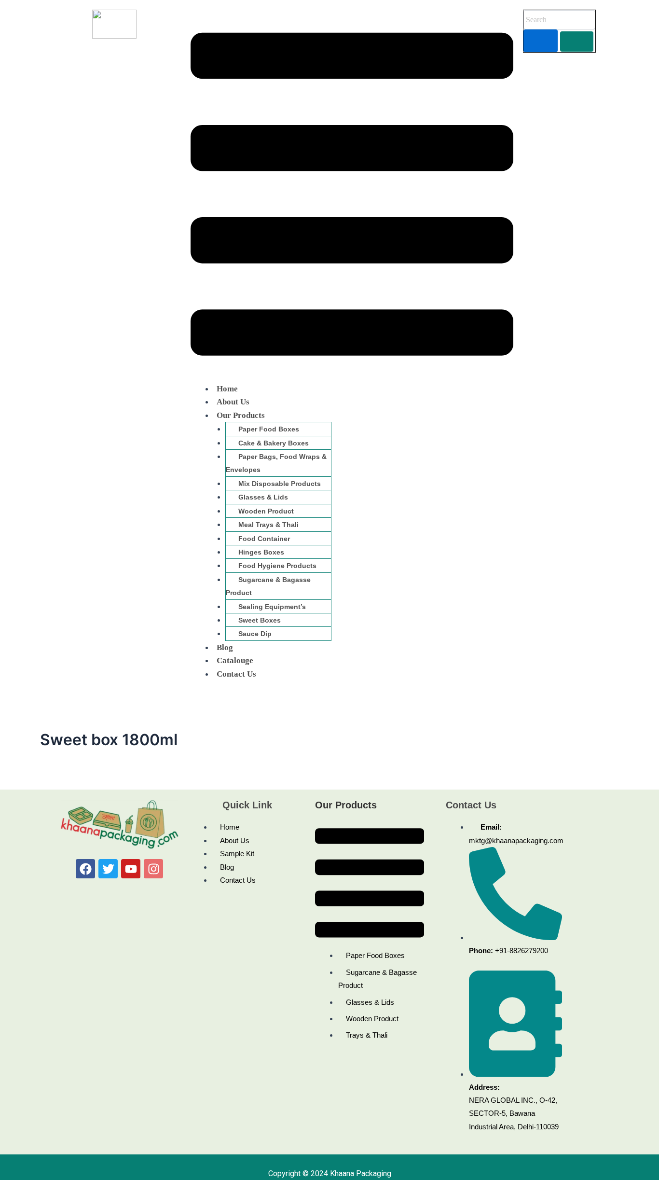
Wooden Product (266, 511)
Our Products (241, 415)
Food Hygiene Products (277, 565)
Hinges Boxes (261, 552)
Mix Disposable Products (279, 483)
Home (227, 388)
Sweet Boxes (259, 620)
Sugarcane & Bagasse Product (268, 586)
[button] (352, 196)
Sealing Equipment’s (272, 607)
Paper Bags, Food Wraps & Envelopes (276, 463)
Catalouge (235, 660)
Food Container (264, 538)
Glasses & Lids (263, 497)
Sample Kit (237, 853)
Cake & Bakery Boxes (273, 443)
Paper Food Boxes (268, 429)
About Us (233, 401)
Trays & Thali (366, 1035)
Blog (225, 647)
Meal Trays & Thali (268, 524)
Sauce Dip (255, 634)
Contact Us (236, 674)
